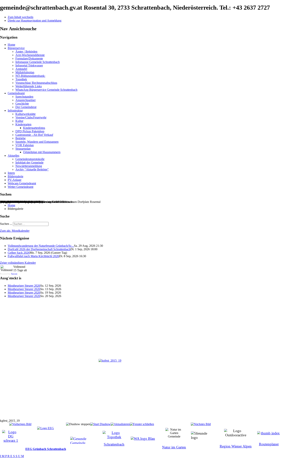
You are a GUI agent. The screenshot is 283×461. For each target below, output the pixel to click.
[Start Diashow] (100, 424)
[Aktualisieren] (120, 424)
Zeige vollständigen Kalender (18, 262)
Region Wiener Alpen (236, 446)
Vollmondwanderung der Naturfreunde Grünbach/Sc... (41, 245)
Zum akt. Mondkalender (14, 230)
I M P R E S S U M (12, 456)
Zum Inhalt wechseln (20, 17)
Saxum (14, 274)
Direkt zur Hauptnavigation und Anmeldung (34, 20)
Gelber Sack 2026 (19, 252)
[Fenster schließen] (142, 424)
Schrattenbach (114, 444)
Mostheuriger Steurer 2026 (24, 285)
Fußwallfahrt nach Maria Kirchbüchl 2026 (33, 256)
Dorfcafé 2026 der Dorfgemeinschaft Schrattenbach (39, 249)
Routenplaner (269, 444)
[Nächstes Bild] (201, 424)
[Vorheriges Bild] (20, 424)
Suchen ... (6, 223)
